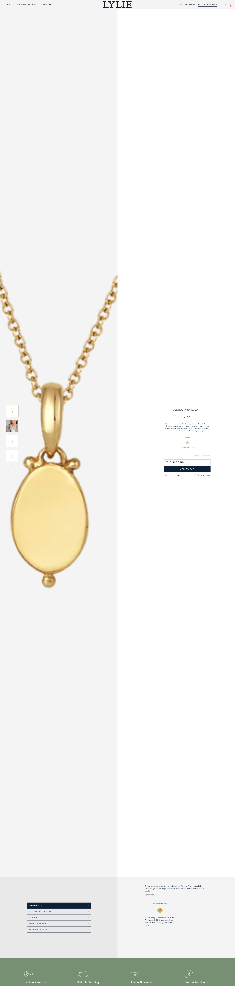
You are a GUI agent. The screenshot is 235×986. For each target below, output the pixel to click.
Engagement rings (26, 4)
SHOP (8, 4)
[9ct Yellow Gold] (187, 442)
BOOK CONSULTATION (207, 4)
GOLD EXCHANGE (187, 4)
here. (147, 925)
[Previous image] (12, 402)
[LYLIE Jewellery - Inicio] (117, 4)
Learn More (150, 895)
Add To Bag (187, 469)
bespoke (47, 4)
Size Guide (205, 475)
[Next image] (12, 465)
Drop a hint (174, 475)
